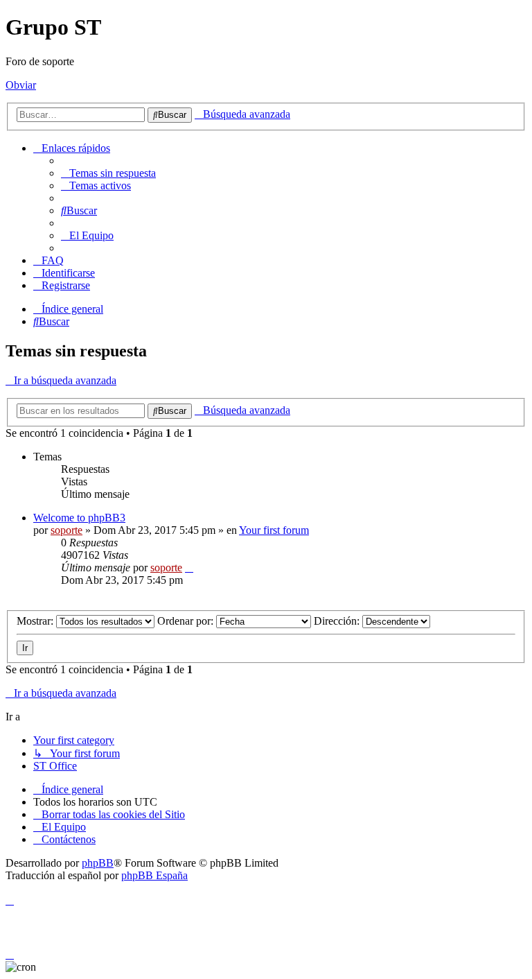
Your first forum (274, 530)
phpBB (98, 863)
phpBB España (154, 875)
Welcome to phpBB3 (79, 517)
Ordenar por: (186, 621)
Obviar (21, 85)
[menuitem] (108, 173)
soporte (66, 530)
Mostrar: (36, 621)
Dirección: (338, 621)
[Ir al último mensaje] (189, 567)
